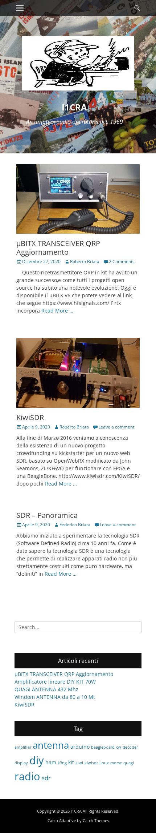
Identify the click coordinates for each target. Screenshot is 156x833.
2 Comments (122, 261)
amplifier (23, 747)
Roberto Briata (84, 261)
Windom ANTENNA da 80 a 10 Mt (55, 696)
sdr (46, 778)
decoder (130, 747)
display (21, 762)
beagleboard (103, 747)
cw (118, 747)
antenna (51, 745)
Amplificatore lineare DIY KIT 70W (55, 681)
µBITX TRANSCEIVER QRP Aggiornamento (58, 247)
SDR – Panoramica (47, 515)
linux (104, 762)
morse (116, 762)
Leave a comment (116, 427)
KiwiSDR (30, 417)
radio (27, 776)
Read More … (57, 310)
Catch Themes (96, 820)
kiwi (79, 762)
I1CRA (74, 107)
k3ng (62, 762)
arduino (80, 746)
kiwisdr (91, 762)
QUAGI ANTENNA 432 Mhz (46, 689)
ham (50, 762)
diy (36, 760)
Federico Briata (74, 525)
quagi (128, 762)
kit (71, 762)
